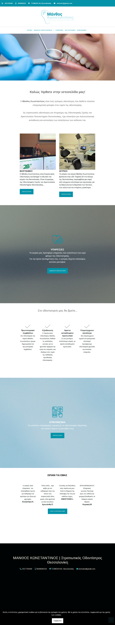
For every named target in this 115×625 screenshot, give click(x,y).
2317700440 (9, 3)
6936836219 (22, 3)
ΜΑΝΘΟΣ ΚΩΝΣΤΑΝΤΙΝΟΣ (43, 30)
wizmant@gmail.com (64, 3)
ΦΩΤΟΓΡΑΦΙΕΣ (70, 30)
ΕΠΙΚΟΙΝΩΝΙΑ (81, 30)
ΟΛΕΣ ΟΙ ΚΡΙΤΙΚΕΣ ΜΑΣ (57, 511)
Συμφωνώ (58, 621)
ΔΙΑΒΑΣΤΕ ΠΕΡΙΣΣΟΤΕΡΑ (57, 271)
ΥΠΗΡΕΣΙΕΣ (59, 30)
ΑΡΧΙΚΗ (29, 30)
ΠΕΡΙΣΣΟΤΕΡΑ (26, 191)
